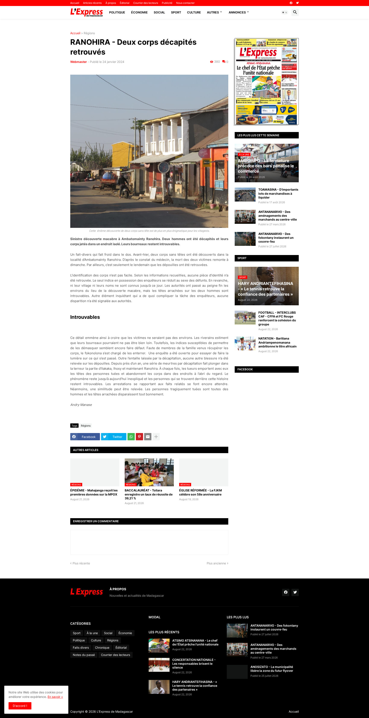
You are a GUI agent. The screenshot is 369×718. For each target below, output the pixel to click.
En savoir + (55, 697)
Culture (194, 12)
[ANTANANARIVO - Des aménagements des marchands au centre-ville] (245, 217)
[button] (284, 12)
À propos (110, 2)
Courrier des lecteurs (145, 2)
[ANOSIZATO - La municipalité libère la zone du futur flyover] (237, 672)
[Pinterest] (139, 436)
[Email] (147, 436)
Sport (176, 12)
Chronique (102, 647)
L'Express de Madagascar (115, 711)
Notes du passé (84, 655)
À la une (92, 633)
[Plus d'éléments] (156, 436)
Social (159, 12)
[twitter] (297, 3)
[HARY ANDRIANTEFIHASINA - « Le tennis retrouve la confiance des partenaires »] (159, 687)
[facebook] (291, 3)
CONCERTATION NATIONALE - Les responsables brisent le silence (194, 663)
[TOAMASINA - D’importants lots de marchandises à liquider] (245, 195)
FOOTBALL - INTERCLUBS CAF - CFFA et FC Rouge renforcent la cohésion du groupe (277, 318)
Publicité (167, 2)
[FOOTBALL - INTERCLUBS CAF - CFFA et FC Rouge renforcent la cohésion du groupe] (245, 318)
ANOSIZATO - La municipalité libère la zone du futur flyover (271, 668)
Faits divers (81, 647)
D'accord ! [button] (20, 706)
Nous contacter (185, 2)
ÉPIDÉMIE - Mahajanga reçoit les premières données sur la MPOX (94, 492)
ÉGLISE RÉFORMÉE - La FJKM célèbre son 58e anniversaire (200, 492)
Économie (139, 12)
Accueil (74, 2)
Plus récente (81, 563)
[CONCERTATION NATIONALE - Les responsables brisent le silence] (159, 665)
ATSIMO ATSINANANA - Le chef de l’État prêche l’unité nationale (195, 642)
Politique (117, 12)
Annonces (237, 12)
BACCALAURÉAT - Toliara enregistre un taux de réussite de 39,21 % (149, 494)
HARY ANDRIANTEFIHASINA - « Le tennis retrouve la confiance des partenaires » (194, 685)
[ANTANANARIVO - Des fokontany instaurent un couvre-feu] (245, 239)
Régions (89, 33)
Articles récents (92, 2)
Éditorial (124, 2)
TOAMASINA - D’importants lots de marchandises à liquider (278, 193)
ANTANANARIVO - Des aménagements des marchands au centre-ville (277, 215)
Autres (213, 12)
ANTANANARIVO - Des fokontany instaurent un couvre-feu (276, 237)
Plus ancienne (216, 563)
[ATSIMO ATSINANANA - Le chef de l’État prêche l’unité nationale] (159, 646)
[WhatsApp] (131, 436)
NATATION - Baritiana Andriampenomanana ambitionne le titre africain (277, 342)
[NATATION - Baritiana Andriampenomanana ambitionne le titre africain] (245, 343)
